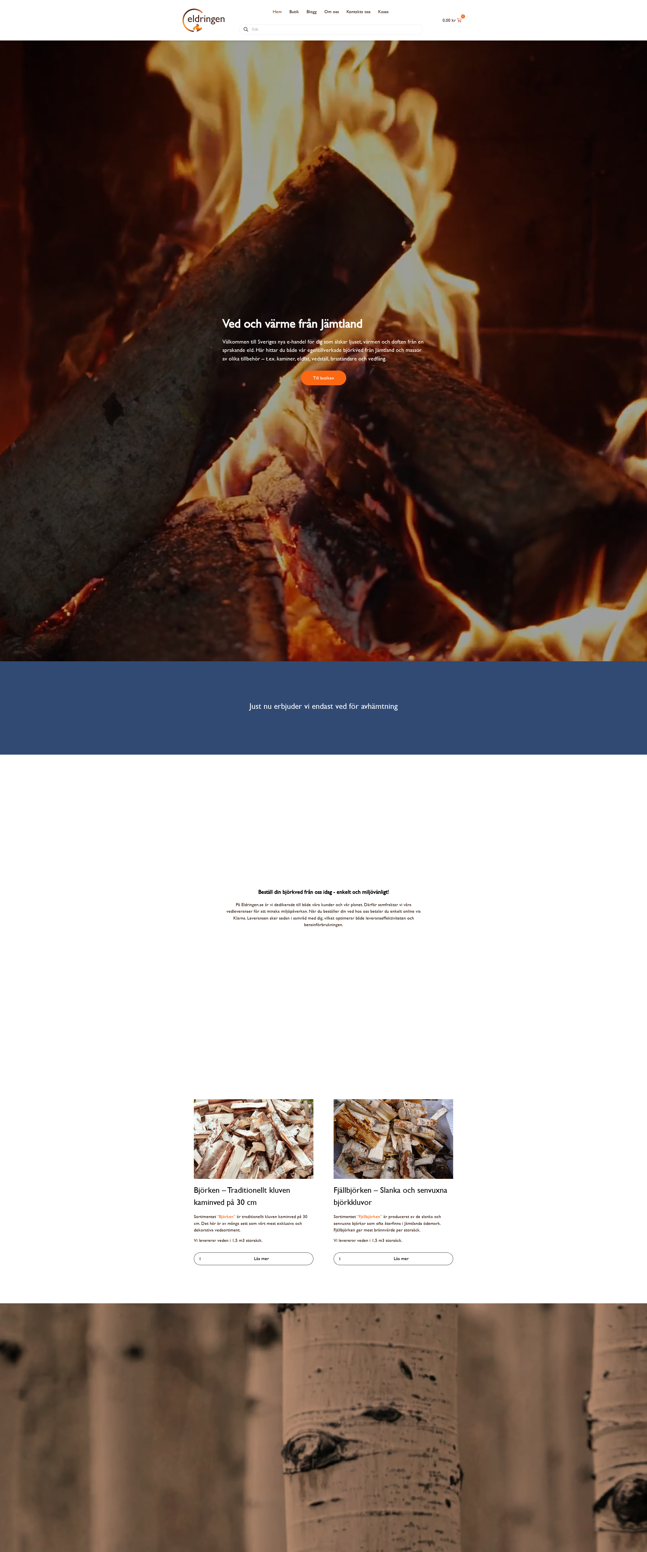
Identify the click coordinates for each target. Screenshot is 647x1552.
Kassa (383, 11)
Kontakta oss (358, 11)
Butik (294, 11)
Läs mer (261, 1258)
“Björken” (226, 1216)
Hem (277, 11)
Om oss (331, 11)
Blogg (312, 11)
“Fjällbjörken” (369, 1216)
